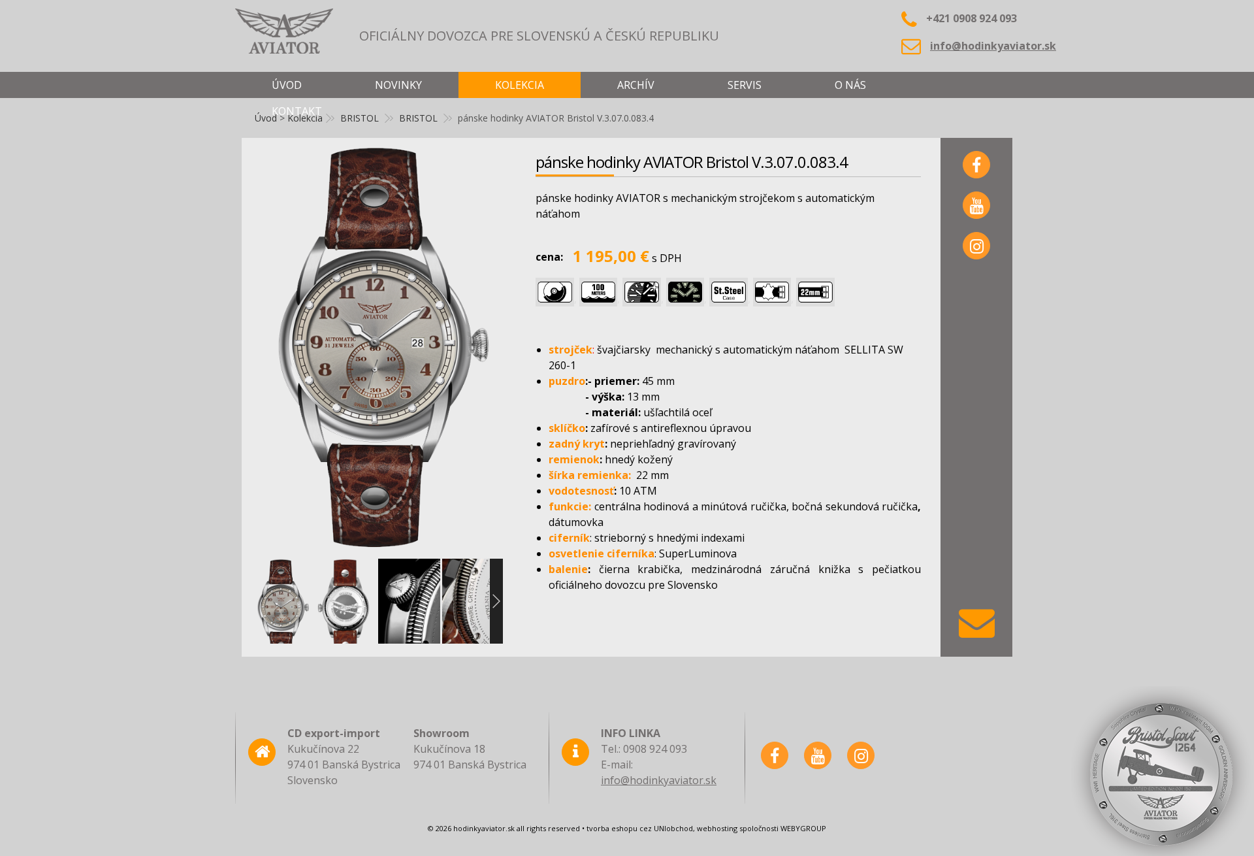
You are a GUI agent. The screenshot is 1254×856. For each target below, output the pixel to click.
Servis (745, 85)
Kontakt (297, 111)
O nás (850, 85)
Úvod (287, 85)
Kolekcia (519, 85)
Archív (635, 85)
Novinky (398, 85)
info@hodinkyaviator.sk (993, 46)
